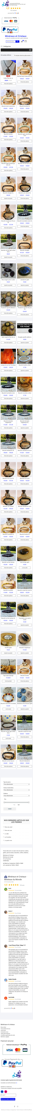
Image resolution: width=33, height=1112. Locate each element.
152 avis (22, 885)
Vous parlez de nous (5, 1028)
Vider (9, 809)
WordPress (29, 1109)
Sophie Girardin (12, 979)
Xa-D (10, 888)
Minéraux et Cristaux (15, 36)
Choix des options (8, 83)
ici (16, 1082)
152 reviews (13, 10)
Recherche (17, 41)
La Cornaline (8, 837)
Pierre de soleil (8, 827)
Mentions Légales (5, 1036)
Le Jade (7, 833)
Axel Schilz (11, 997)
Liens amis (3, 1030)
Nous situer (3, 1027)
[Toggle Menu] (30, 50)
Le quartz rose (8, 840)
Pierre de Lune (8, 830)
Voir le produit (8, 681)
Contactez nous (4, 1032)
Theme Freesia (19, 1109)
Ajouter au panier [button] (8, 198)
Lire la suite (24, 567)
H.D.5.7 (10, 911)
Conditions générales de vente (8, 1035)
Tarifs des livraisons (5, 1033)
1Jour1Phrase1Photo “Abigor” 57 (17, 945)
